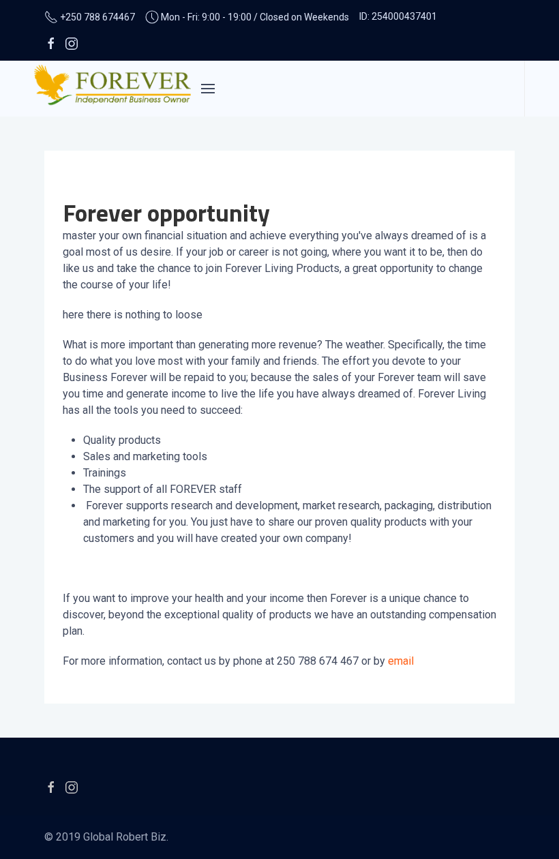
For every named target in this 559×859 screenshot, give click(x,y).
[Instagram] (71, 43)
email (401, 660)
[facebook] (51, 43)
